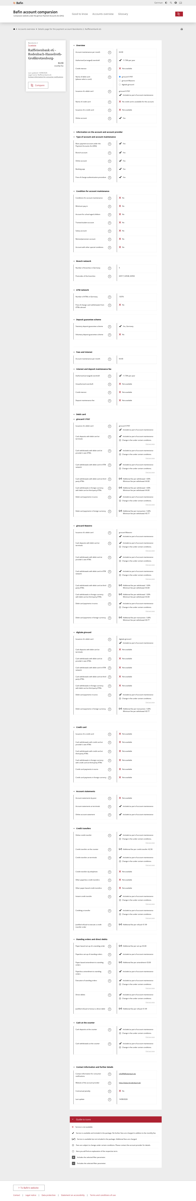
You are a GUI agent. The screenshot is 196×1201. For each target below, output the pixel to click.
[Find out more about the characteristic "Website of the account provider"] (109, 1083)
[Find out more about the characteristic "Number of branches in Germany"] (109, 268)
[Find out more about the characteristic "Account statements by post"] (109, 798)
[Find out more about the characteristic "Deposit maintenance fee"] (109, 400)
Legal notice (30, 1195)
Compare (39, 85)
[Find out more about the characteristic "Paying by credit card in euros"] (109, 769)
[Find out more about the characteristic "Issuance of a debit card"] (109, 91)
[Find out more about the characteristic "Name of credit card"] (109, 102)
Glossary (123, 13)
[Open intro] (180, 3)
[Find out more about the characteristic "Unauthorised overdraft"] (109, 384)
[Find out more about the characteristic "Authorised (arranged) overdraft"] (109, 60)
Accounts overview (103, 13)
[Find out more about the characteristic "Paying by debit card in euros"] (109, 497)
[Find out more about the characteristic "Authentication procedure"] (109, 177)
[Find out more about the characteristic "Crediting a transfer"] (109, 911)
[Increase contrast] (166, 3)
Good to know (80, 13)
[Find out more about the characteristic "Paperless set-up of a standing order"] (109, 954)
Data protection (49, 1195)
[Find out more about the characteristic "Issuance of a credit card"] (109, 110)
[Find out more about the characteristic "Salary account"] (109, 231)
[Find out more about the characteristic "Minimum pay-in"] (109, 206)
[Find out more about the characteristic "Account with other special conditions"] (109, 247)
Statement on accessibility (73, 1195)
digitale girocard (128, 84)
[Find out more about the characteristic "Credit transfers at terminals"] (109, 858)
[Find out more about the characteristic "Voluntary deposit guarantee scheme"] (109, 335)
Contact (16, 1195)
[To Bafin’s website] (18, 3)
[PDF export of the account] (182, 29)
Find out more (150, 444)
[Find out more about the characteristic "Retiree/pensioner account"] (109, 239)
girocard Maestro (128, 81)
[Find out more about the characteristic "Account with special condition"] (109, 198)
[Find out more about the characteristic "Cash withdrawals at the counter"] (109, 1044)
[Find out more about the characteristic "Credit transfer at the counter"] (109, 849)
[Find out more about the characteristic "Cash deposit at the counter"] (109, 1029)
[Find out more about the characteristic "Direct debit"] (109, 995)
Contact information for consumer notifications (45, 77)
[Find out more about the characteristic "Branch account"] (109, 153)
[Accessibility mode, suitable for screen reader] (175, 2)
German (158, 2)
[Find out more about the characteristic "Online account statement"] (109, 815)
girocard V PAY (127, 77)
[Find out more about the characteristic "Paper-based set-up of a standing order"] (109, 946)
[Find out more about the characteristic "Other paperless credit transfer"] (109, 880)
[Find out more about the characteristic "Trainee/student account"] (109, 223)
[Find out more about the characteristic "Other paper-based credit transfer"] (109, 888)
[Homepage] (14, 29)
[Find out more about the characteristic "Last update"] (109, 1099)
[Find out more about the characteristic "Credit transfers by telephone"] (109, 872)
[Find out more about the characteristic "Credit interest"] (109, 69)
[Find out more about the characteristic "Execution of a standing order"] (109, 981)
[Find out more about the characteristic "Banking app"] (109, 169)
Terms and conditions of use (103, 1195)
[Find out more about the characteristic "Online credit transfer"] (109, 835)
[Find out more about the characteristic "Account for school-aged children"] (109, 214)
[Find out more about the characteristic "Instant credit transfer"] (109, 896)
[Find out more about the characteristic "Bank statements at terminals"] (109, 806)
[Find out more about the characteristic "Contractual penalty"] (109, 1091)
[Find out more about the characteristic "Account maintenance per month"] (109, 52)
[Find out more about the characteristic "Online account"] (109, 118)
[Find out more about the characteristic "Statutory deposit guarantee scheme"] (109, 326)
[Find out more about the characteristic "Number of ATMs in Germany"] (109, 297)
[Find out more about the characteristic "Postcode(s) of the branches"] (109, 276)
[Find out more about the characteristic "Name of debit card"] (109, 77)
